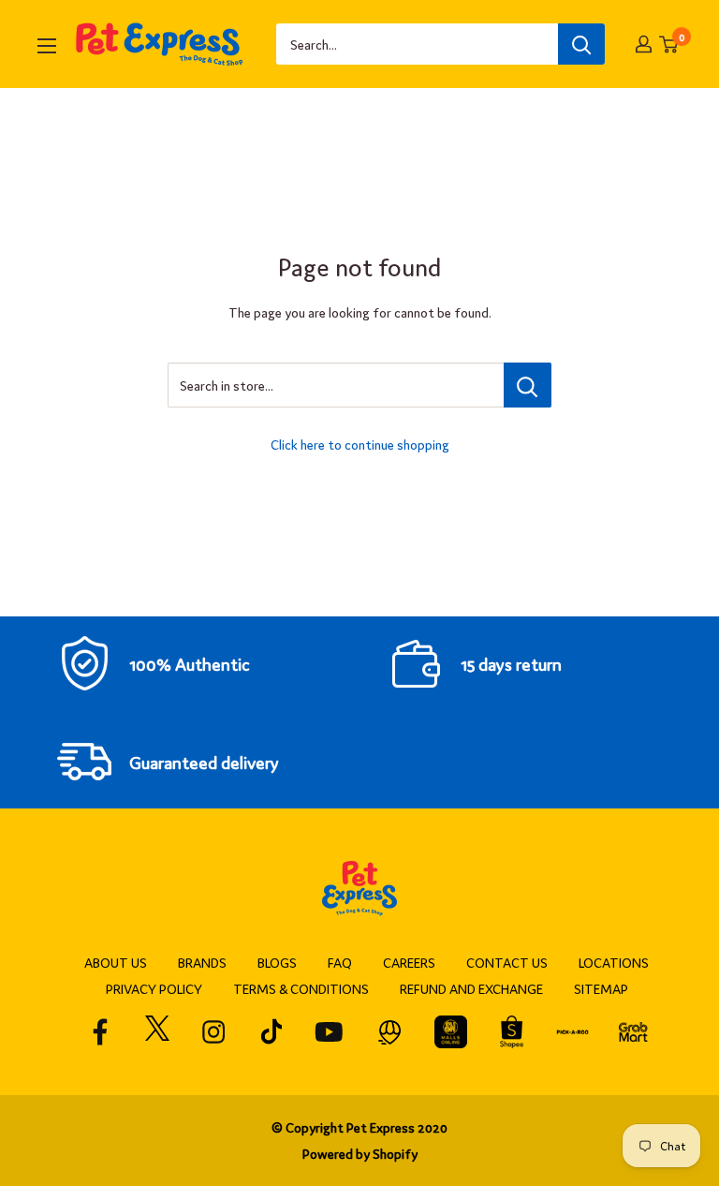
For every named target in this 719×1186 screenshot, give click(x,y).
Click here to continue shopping (360, 444)
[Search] (581, 44)
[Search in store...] (527, 385)
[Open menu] (46, 45)
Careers (409, 962)
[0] (669, 44)
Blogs (277, 962)
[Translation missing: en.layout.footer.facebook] (100, 1032)
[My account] (644, 44)
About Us (115, 962)
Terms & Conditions (301, 988)
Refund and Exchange (471, 988)
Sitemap (601, 988)
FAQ (340, 962)
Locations (614, 962)
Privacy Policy (154, 988)
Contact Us (507, 962)
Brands (202, 962)
